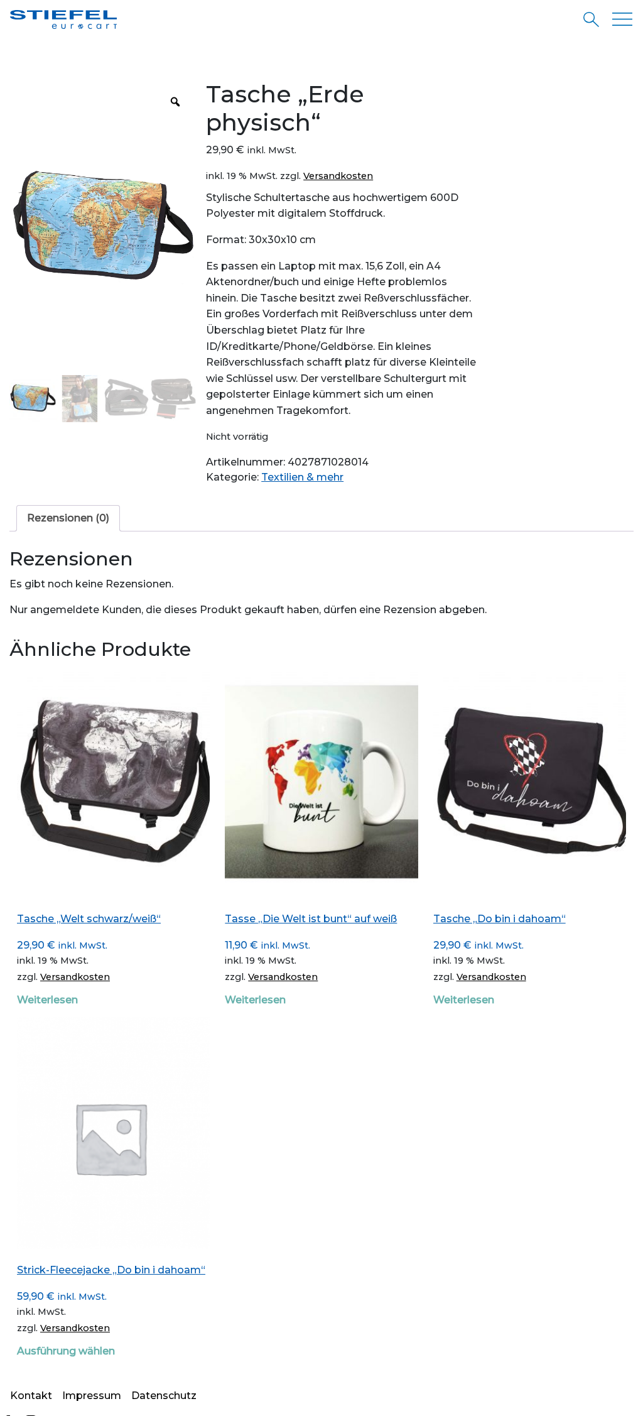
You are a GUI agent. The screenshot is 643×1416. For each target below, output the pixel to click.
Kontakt (31, 1396)
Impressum (91, 1396)
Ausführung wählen (66, 1351)
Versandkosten (338, 176)
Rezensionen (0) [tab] (68, 518)
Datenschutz (164, 1396)
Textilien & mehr (302, 477)
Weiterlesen (47, 1000)
